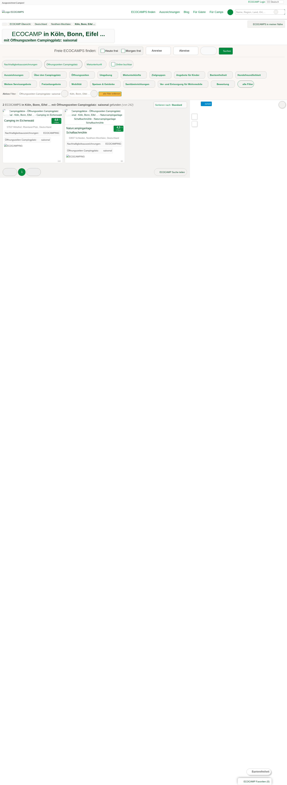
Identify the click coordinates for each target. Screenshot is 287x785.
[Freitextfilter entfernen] (276, 12)
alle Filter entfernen (111, 94)
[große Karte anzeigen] (194, 116)
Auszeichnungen (169, 12)
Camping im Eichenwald (19, 120)
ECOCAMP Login (256, 2)
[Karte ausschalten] (282, 104)
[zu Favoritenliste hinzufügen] (7, 113)
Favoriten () (257, 781)
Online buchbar (124, 64)
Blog (186, 12)
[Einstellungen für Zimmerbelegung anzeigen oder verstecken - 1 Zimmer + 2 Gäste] (208, 51)
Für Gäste (199, 12)
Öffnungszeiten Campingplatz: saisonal (39, 93)
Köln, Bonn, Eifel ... (80, 93)
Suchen (282, 12)
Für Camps (216, 12)
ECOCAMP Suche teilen (172, 172)
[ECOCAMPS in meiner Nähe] (194, 124)
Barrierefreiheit (260, 771)
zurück (207, 104)
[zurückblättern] (11, 113)
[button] (10, 172)
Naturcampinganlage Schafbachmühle (79, 130)
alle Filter (247, 84)
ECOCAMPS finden (143, 12)
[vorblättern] (54, 113)
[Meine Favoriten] (230, 12)
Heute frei (111, 50)
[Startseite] (4, 24)
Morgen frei (133, 50)
